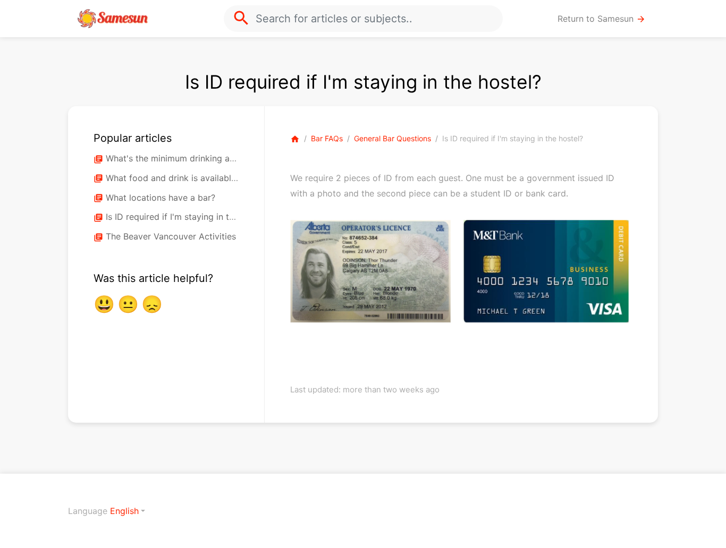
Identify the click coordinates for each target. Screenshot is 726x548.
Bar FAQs (327, 138)
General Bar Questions (392, 138)
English (124, 511)
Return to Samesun (602, 18)
